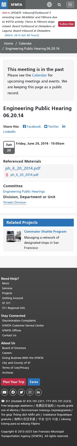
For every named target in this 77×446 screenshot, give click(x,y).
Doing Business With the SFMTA (23, 358)
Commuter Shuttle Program (45, 231)
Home (8, 43)
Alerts (6, 13)
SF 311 (6, 303)
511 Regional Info (13, 308)
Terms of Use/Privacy (15, 368)
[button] (49, 4)
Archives (7, 372)
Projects (7, 293)
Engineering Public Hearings (24, 191)
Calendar (25, 43)
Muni (5, 283)
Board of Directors (14, 348)
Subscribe (66, 24)
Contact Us (9, 335)
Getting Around (12, 298)
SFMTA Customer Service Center (23, 325)
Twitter (53, 127)
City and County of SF (16, 363)
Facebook (34, 127)
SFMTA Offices (11, 330)
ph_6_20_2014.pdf (22, 168)
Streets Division (14, 202)
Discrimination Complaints (19, 320)
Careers (7, 353)
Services (7, 288)
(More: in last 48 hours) (22, 35)
